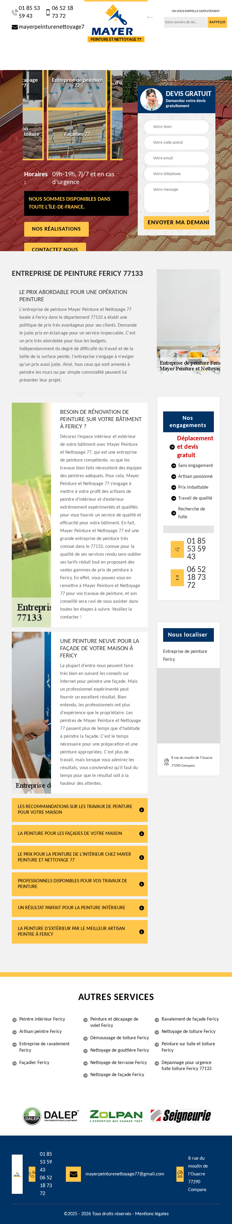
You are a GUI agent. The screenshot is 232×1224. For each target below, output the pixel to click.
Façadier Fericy (34, 1062)
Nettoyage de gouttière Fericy (119, 1050)
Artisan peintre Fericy (40, 1031)
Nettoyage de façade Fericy (117, 1074)
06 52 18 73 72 (62, 12)
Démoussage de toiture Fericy (119, 1038)
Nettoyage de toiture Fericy (188, 1031)
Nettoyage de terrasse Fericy (118, 1062)
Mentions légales (152, 1214)
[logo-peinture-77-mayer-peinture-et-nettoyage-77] (116, 23)
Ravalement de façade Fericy (190, 1019)
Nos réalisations (56, 229)
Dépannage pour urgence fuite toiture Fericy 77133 (186, 1066)
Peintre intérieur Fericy (42, 1019)
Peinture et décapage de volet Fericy (114, 1022)
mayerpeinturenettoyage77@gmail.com (47, 27)
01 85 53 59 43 (29, 12)
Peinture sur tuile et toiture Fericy (188, 1047)
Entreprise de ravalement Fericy (44, 1047)
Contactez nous (55, 250)
